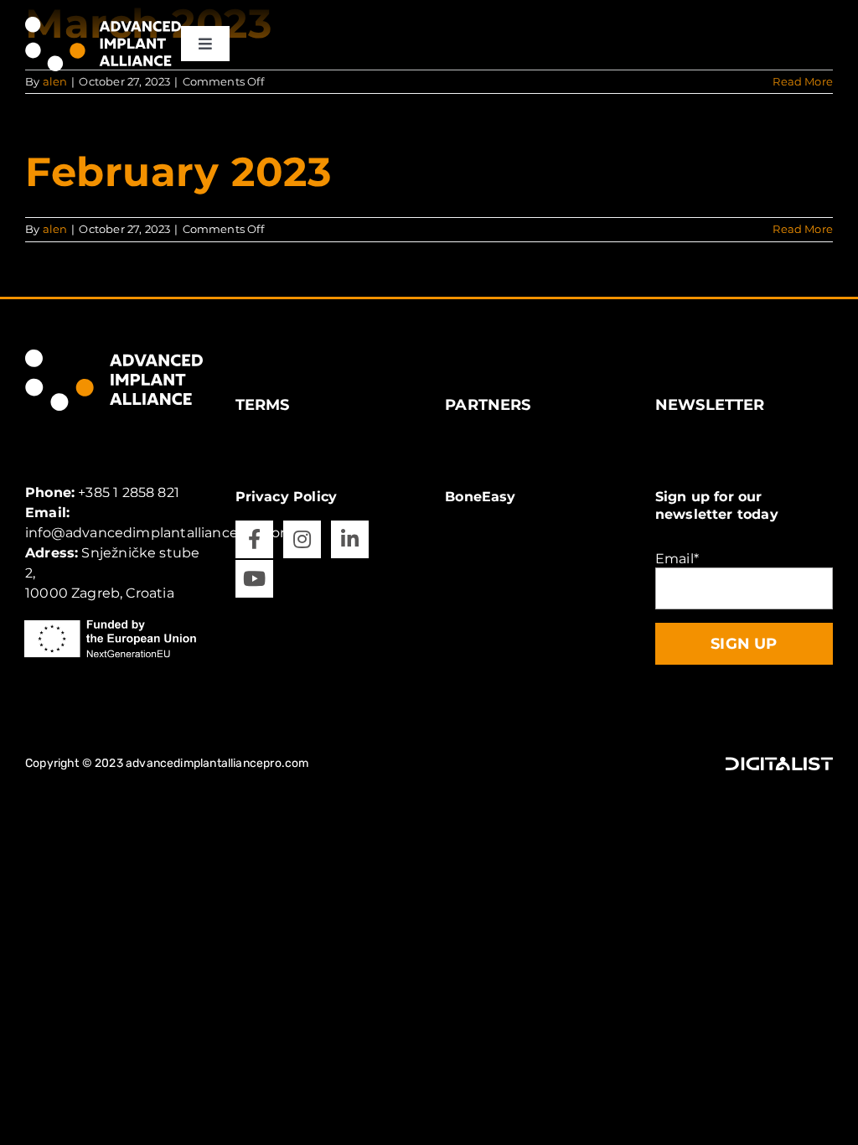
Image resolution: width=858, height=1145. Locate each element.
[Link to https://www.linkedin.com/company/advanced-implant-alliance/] (350, 539)
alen (55, 229)
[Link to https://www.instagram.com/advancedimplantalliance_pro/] (302, 539)
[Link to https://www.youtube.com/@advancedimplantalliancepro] (254, 579)
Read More (803, 229)
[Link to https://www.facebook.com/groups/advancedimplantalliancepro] (254, 539)
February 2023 (178, 172)
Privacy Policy (286, 497)
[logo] (103, 23)
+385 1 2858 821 (128, 492)
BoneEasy (480, 497)
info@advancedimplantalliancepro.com (159, 533)
